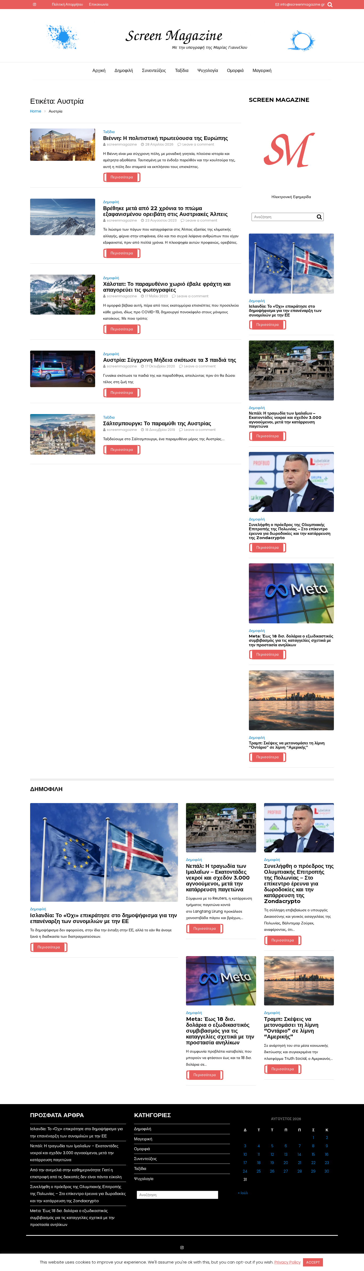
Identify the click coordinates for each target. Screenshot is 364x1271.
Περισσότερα (122, 177)
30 (327, 1171)
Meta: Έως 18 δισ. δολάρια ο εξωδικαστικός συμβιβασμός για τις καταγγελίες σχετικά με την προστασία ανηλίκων (291, 640)
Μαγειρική (262, 70)
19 (272, 1162)
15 (313, 1154)
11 (259, 1154)
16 (327, 1154)
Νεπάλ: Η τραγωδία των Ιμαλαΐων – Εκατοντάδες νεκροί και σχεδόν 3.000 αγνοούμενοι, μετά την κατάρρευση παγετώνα (285, 420)
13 (286, 1154)
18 (259, 1162)
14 (299, 1154)
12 (272, 1154)
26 (272, 1171)
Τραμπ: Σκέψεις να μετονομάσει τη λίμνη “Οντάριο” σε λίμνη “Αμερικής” (287, 745)
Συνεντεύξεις (154, 70)
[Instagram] (34, 4)
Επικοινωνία (98, 4)
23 (327, 1162)
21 (299, 1162)
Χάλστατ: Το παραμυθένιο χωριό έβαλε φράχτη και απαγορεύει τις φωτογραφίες (167, 287)
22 (313, 1162)
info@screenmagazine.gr (302, 4)
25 (259, 1171)
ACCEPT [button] (313, 1262)
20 (286, 1162)
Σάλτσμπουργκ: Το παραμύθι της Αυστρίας (157, 423)
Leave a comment (198, 144)
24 (245, 1171)
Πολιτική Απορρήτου (67, 4)
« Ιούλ (243, 1193)
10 (245, 1154)
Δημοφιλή (124, 70)
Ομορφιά (235, 70)
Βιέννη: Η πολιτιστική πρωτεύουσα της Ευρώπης (165, 138)
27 (286, 1171)
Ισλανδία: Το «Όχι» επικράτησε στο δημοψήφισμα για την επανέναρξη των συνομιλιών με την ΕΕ (285, 311)
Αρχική (99, 70)
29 (313, 1171)
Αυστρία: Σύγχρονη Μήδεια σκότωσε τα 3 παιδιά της (169, 360)
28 (299, 1171)
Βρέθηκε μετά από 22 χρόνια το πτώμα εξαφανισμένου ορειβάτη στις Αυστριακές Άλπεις (165, 211)
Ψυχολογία (207, 70)
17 (245, 1162)
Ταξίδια (181, 70)
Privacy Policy (287, 1262)
